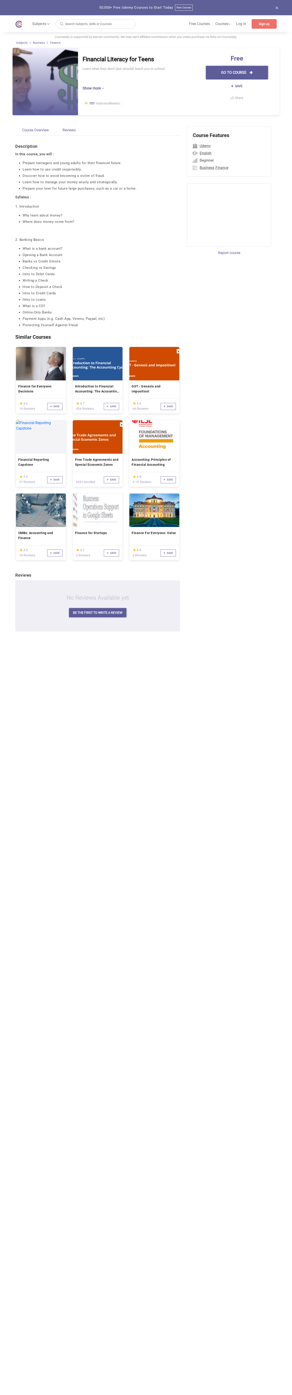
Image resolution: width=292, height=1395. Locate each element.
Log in (241, 24)
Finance (55, 42)
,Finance (221, 167)
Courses (223, 24)
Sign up (264, 24)
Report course (229, 253)
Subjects (22, 42)
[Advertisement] (225, 214)
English (205, 153)
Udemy (205, 146)
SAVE (238, 86)
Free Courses (199, 24)
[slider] (21, 403)
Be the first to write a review (97, 612)
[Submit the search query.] (61, 23)
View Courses (184, 7)
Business (39, 42)
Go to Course (234, 72)
